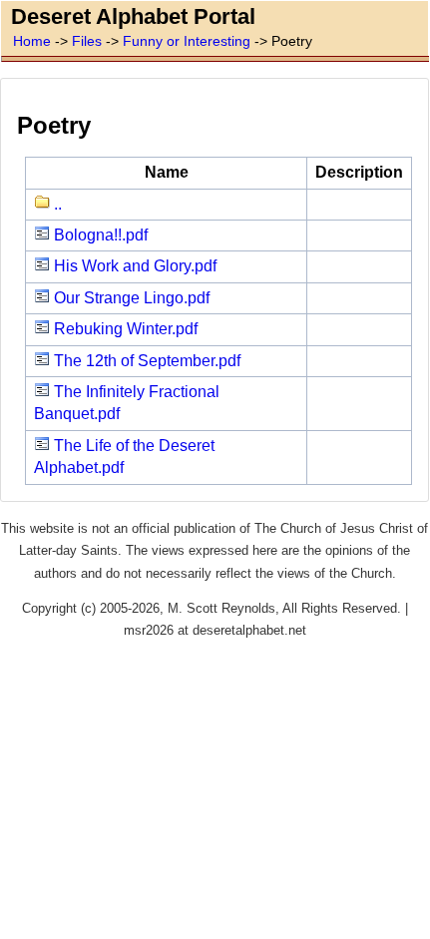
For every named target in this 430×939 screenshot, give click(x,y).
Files (87, 41)
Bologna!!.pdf (99, 235)
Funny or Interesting (186, 41)
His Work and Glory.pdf (133, 265)
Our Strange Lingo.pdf (130, 297)
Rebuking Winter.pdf (124, 328)
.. (56, 204)
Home (32, 41)
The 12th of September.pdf (145, 360)
